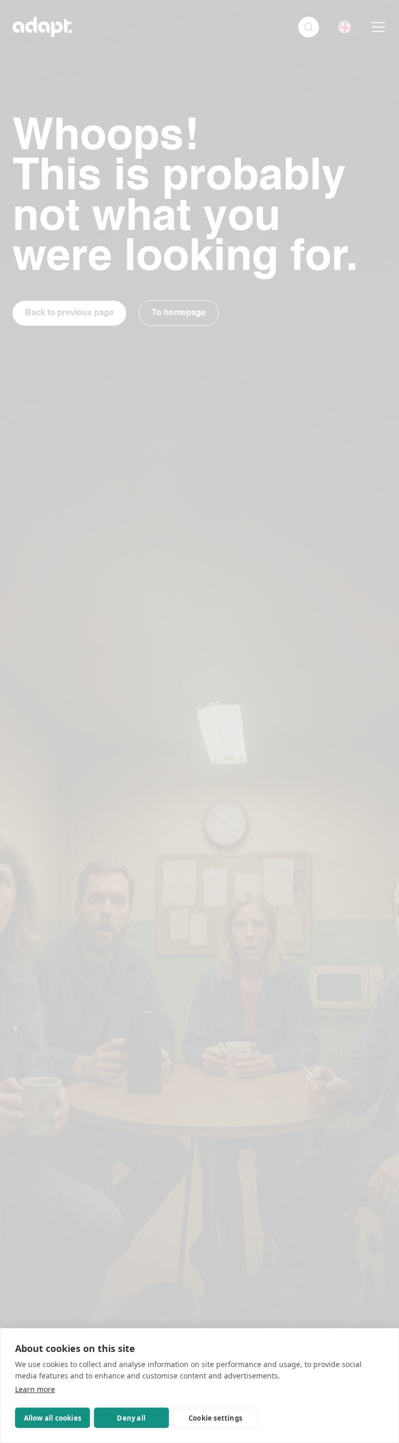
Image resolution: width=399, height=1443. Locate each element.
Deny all (131, 1418)
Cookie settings (215, 1418)
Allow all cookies (52, 1418)
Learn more (35, 1389)
